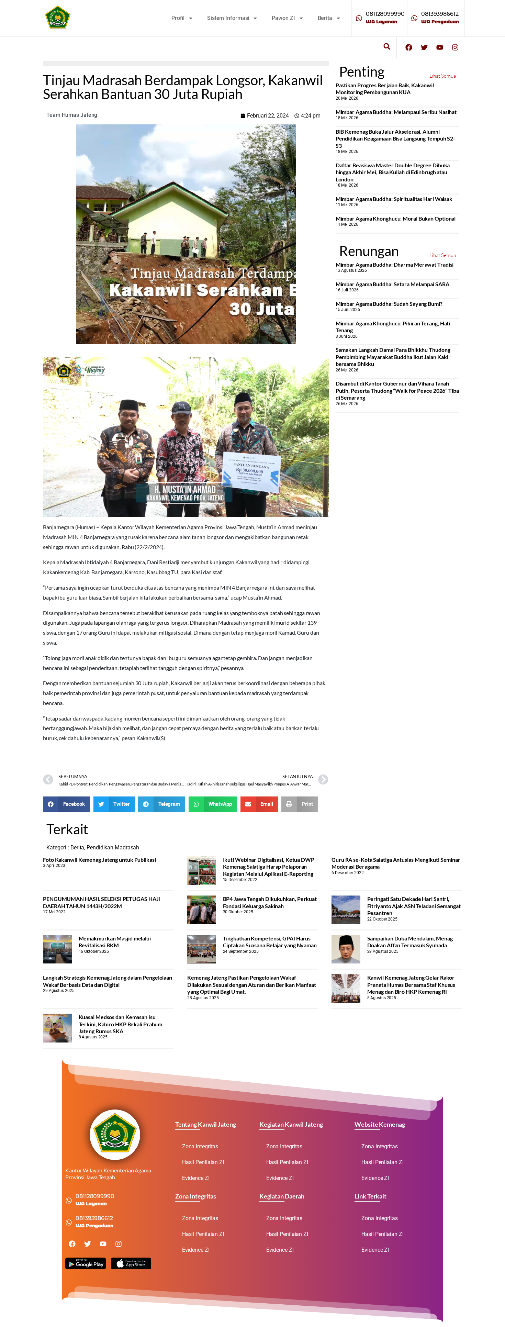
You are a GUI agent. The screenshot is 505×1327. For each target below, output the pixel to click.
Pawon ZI (283, 18)
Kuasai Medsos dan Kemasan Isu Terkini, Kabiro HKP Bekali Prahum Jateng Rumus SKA (120, 1024)
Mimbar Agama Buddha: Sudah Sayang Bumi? (389, 303)
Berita (325, 18)
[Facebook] (409, 47)
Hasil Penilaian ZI (203, 1162)
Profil (177, 18)
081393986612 (440, 14)
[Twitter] (424, 47)
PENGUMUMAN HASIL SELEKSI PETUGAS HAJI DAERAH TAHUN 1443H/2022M (101, 902)
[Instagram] (455, 47)
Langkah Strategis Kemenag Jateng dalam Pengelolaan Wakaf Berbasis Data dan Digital (107, 981)
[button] (387, 47)
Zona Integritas (200, 1146)
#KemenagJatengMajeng (72, 753)
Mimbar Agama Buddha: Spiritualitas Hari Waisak (394, 199)
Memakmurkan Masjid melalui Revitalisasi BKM (115, 941)
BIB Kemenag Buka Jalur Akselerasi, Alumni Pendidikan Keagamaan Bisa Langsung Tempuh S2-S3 (396, 138)
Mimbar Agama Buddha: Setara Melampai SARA (392, 284)
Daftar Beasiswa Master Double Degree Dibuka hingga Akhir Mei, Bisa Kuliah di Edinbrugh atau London (393, 172)
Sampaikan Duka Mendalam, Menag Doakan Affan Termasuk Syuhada (410, 941)
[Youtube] (440, 47)
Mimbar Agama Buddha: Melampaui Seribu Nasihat (396, 112)
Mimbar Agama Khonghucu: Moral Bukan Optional (396, 218)
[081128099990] (359, 18)
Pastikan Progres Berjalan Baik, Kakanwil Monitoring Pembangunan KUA (385, 88)
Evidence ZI (196, 1178)
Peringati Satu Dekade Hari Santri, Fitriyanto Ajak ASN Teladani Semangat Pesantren (414, 905)
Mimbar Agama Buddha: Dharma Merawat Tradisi (395, 264)
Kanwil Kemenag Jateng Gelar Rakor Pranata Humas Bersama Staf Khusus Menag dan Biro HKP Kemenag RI (411, 984)
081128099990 (385, 14)
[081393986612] (414, 18)
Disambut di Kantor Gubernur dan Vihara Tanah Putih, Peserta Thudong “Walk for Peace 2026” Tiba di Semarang (397, 390)
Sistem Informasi (228, 18)
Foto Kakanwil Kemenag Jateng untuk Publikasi (99, 859)
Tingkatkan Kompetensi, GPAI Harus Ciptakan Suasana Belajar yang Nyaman (270, 941)
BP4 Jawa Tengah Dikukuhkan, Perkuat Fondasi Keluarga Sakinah (270, 902)
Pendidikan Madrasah (113, 847)
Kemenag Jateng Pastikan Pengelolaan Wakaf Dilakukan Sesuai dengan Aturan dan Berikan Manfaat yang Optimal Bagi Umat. (251, 984)
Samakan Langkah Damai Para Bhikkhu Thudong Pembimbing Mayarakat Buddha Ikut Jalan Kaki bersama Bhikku (393, 356)
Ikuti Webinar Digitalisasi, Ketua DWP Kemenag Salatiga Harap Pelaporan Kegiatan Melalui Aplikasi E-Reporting (268, 866)
